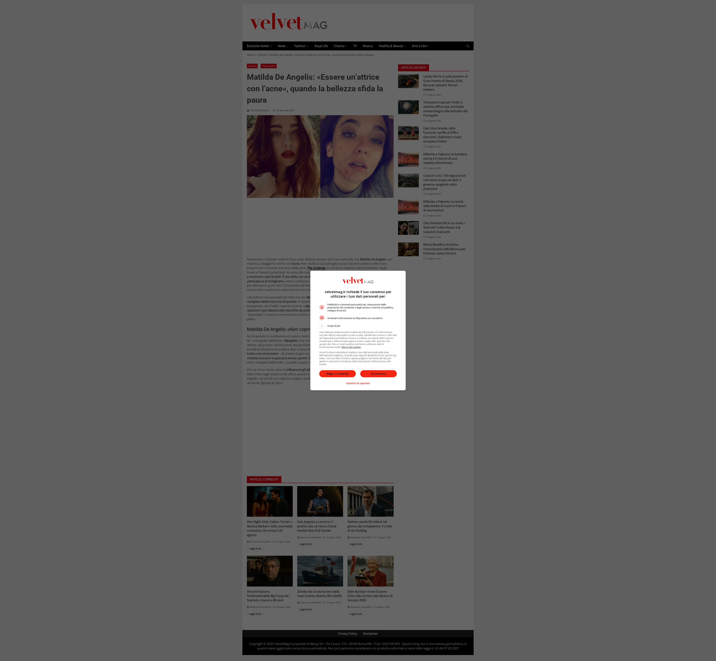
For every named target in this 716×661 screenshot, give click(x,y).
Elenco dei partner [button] (351, 347)
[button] (358, 326)
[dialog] (358, 330)
